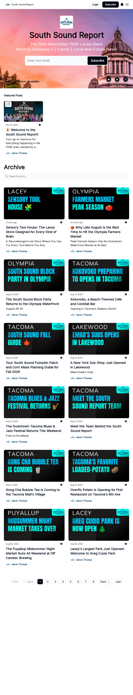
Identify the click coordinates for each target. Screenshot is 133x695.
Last (118, 581)
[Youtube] (108, 79)
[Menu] (122, 4)
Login (95, 4)
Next (103, 581)
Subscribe (110, 4)
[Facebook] (117, 79)
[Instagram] (125, 79)
